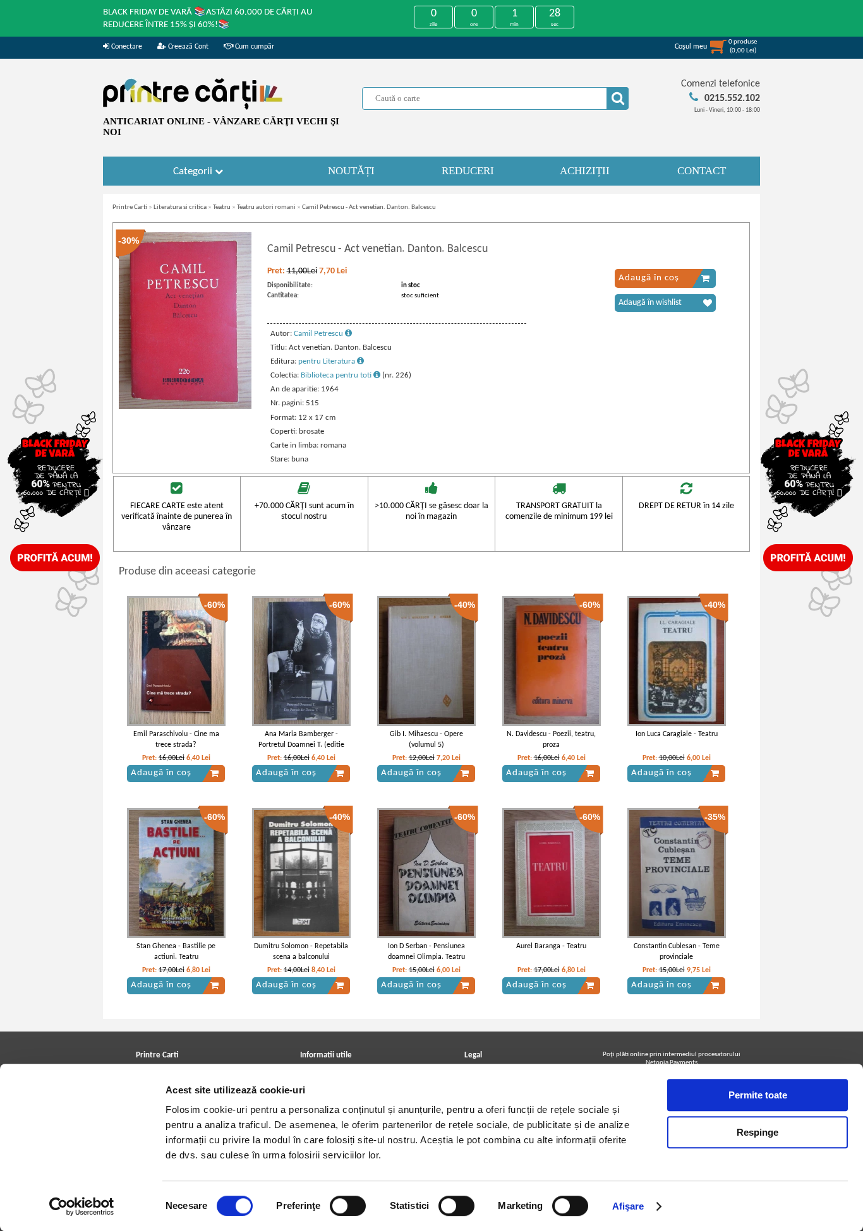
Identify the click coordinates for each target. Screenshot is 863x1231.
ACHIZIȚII (585, 171)
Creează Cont (187, 47)
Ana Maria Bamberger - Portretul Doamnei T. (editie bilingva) (301, 744)
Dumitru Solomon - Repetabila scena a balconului (301, 952)
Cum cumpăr (253, 47)
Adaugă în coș (649, 278)
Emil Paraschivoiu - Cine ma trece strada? (176, 739)
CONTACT (701, 171)
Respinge (757, 1132)
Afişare (628, 1206)
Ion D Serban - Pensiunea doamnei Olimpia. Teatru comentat (426, 957)
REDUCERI (468, 171)
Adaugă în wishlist (650, 302)
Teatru (222, 207)
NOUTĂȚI (351, 171)
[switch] (348, 1206)
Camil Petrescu (319, 334)
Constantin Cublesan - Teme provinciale (677, 952)
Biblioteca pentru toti (337, 375)
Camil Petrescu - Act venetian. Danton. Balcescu (369, 207)
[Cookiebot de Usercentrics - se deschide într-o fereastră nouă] (82, 1206)
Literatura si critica (180, 207)
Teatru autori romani (266, 207)
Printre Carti (129, 207)
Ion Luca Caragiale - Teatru (677, 734)
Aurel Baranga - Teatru (551, 946)
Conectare (125, 47)
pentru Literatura (327, 361)
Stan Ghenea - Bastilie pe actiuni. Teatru (175, 952)
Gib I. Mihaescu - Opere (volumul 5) (426, 739)
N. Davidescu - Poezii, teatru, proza (551, 739)
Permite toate (757, 1095)
